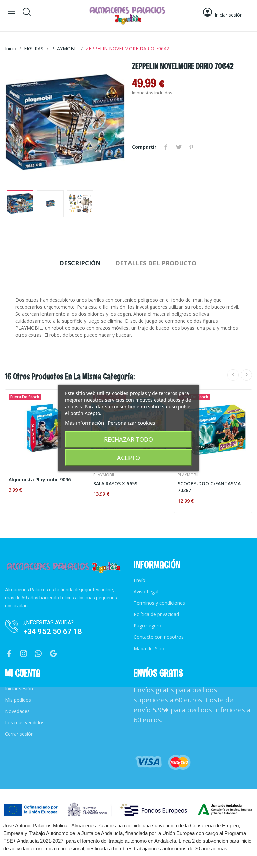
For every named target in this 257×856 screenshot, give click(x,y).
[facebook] (9, 654)
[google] (53, 654)
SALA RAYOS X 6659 (115, 483)
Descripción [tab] (80, 263)
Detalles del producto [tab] (155, 263)
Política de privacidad (156, 614)
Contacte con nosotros (159, 637)
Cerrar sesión (19, 734)
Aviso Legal (146, 591)
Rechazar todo (128, 439)
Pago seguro (147, 625)
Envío (139, 580)
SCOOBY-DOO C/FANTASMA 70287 (209, 486)
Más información (84, 422)
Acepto (128, 458)
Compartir (166, 147)
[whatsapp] (38, 654)
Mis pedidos (18, 700)
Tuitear (178, 147)
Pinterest (191, 147)
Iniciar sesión (19, 688)
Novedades (17, 711)
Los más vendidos (25, 722)
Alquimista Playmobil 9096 (40, 479)
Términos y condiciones (159, 603)
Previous (20, 123)
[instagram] (24, 654)
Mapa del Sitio (149, 648)
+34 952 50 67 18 (52, 631)
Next (109, 123)
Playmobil (104, 475)
